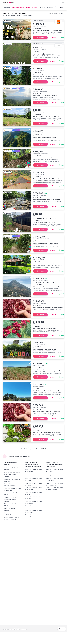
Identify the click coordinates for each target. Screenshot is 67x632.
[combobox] (55, 13)
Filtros (61, 7)
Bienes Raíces (11, 15)
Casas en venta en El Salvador (12, 472)
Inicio (4, 15)
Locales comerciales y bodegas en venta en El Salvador (10, 499)
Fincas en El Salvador (28, 15)
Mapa (62, 629)
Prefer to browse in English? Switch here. (15, 629)
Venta (18, 15)
